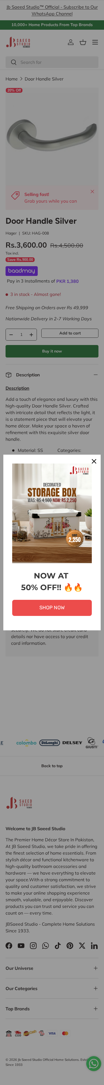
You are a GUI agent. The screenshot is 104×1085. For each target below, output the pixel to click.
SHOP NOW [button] (52, 608)
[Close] (94, 461)
